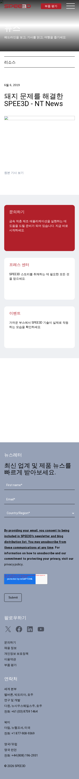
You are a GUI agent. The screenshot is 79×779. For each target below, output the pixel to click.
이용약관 (10, 659)
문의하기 (10, 642)
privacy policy (13, 564)
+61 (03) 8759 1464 (24, 711)
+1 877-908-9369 (23, 733)
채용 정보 (10, 648)
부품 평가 (51, 6)
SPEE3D (17, 6)
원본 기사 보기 (14, 172)
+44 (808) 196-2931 (24, 755)
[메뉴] (70, 6)
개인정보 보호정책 (16, 653)
